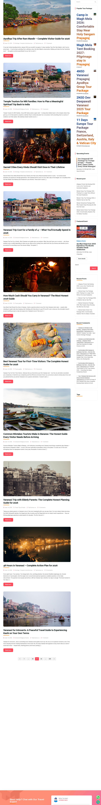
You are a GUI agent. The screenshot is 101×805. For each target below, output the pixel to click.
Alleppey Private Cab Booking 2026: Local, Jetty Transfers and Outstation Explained (86, 186)
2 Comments (38, 369)
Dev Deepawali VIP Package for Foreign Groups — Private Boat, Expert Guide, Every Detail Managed (86, 162)
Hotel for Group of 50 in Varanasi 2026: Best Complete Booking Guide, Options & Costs (86, 381)
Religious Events (81, 241)
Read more (8, 55)
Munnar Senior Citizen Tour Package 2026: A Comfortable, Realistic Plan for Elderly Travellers (86, 212)
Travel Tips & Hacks (20, 507)
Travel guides (18, 303)
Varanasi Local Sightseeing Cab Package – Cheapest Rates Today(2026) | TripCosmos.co (85, 340)
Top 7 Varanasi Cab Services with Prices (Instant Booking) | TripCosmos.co (86, 377)
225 (50, 659)
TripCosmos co (39, 43)
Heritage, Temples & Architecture (23, 43)
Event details (81, 258)
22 (41, 659)
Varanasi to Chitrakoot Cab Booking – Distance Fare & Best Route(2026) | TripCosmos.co (85, 329)
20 (32, 659)
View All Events (81, 171)
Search (77, 264)
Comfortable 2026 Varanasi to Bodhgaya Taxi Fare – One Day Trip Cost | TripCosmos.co (86, 351)
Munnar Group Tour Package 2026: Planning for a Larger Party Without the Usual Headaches (86, 193)
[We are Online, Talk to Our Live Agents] (98, 797)
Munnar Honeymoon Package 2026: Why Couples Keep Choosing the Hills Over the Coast (86, 205)
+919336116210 (63, 800)
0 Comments (49, 570)
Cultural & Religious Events (22, 109)
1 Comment (49, 43)
